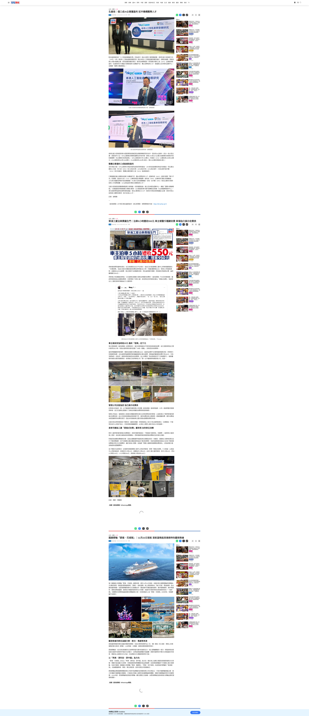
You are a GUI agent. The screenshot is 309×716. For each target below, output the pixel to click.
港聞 (113, 9)
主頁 (110, 9)
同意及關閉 (195, 712)
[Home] (15, 2)
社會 (117, 9)
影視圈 (190, 25)
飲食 (190, 58)
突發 (190, 67)
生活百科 (191, 92)
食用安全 (191, 50)
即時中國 (191, 33)
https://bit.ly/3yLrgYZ (160, 204)
